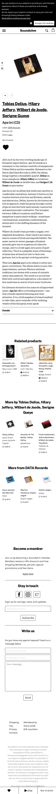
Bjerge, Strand (45, 374)
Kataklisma (25, 443)
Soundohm (28, 30)
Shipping (14, 722)
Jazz (10, 135)
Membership (30, 722)
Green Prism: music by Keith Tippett (8, 440)
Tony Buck (43, 443)
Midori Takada (27, 363)
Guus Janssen (8, 490)
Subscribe (28, 617)
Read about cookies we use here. (16, 18)
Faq (11, 725)
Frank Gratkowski (46, 434)
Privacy (13, 729)
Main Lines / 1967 (9, 369)
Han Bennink (7, 493)
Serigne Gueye (15, 115)
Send (28, 697)
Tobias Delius (14, 103)
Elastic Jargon (26, 499)
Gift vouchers (30, 729)
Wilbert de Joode (32, 109)
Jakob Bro (25, 366)
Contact (13, 732)
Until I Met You (27, 369)
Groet (4, 496)
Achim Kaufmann (46, 437)
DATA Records (14, 127)
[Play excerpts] (5, 95)
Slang (41, 493)
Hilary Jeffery (8, 434)
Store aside (29, 725)
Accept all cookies (44, 23)
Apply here (28, 573)
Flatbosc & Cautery (43, 447)
